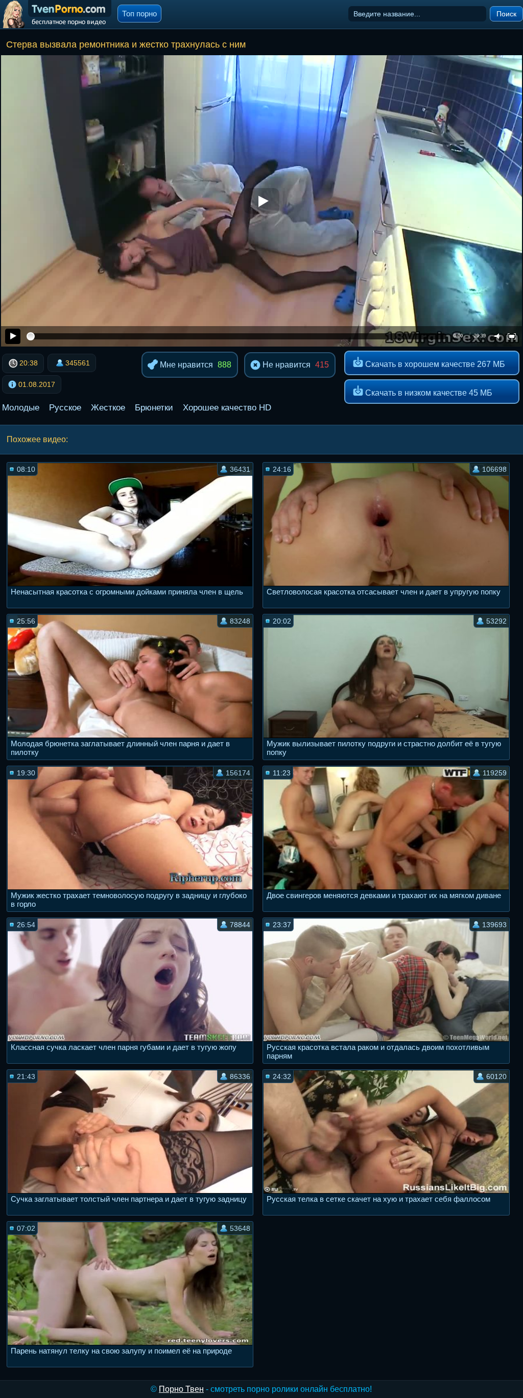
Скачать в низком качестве (427, 392)
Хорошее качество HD (227, 407)
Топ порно (139, 13)
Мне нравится (185, 364)
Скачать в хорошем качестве (434, 364)
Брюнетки (154, 407)
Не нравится (285, 364)
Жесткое (108, 407)
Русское (65, 407)
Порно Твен (181, 1389)
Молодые (20, 407)
